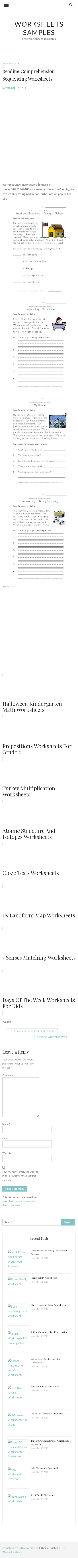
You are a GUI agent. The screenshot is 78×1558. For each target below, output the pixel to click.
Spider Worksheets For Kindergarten (49, 1332)
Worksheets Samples (39, 28)
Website (6, 1153)
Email (5, 1138)
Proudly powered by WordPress (20, 1547)
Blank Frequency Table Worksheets (48, 1304)
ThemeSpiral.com (12, 1552)
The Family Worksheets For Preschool (33, 1031)
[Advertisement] (39, 133)
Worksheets (10, 63)
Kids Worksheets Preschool (44, 1467)
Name (6, 1124)
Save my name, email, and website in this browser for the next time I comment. (20, 1175)
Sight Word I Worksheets (43, 1495)
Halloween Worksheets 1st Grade (47, 1413)
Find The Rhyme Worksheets (45, 1386)
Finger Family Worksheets (44, 1277)
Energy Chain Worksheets (51, 1037)
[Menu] (6, 6)
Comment (8, 1075)
